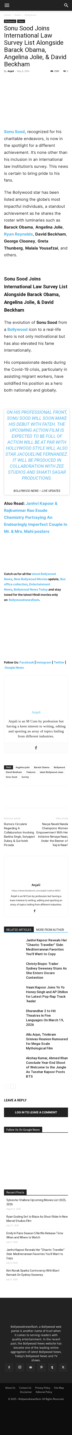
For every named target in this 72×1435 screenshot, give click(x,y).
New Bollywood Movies (31, 579)
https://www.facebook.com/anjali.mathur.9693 (36, 890)
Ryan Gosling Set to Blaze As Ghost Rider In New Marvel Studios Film (37, 1218)
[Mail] (31, 1367)
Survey (25, 776)
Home (7, 15)
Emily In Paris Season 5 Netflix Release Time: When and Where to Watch (35, 1235)
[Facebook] (8, 80)
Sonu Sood (11, 776)
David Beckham (14, 772)
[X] (17, 80)
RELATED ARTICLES (18, 929)
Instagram (43, 662)
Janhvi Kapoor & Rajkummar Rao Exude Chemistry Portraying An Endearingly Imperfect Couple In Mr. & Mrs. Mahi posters (35, 517)
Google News (14, 667)
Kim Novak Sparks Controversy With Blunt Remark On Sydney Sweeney (32, 1272)
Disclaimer (26, 1392)
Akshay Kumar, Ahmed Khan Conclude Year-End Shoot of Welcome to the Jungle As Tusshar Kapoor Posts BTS (47, 1067)
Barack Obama (41, 767)
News (18, 15)
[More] (45, 80)
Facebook (26, 662)
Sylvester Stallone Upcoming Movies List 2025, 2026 (36, 1202)
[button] (6, 5)
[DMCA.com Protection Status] (36, 1430)
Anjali (11, 71)
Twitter (59, 662)
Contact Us (25, 1387)
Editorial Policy (44, 1392)
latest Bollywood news (51, 772)
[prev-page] (6, 1086)
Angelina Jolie (23, 767)
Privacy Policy (42, 1387)
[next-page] (12, 1086)
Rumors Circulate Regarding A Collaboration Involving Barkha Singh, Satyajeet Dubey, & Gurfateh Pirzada (19, 834)
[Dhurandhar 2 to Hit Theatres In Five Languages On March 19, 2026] (14, 1015)
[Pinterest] (26, 80)
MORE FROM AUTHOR (50, 929)
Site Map (59, 1387)
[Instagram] (20, 1367)
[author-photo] (36, 879)
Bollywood (30, 15)
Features (30, 772)
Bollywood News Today (31, 589)
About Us (10, 1387)
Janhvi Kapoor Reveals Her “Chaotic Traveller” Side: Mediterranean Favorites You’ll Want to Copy (35, 1254)
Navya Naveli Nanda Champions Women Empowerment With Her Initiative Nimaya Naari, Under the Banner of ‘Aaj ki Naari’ (52, 834)
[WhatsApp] (36, 80)
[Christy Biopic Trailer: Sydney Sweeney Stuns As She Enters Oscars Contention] (14, 968)
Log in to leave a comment (36, 1112)
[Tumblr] (52, 1367)
